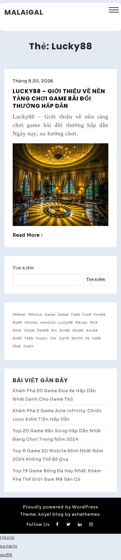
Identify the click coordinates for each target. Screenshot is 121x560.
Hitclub (31, 322)
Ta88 (28, 338)
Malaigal (23, 12)
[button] (114, 11)
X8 (87, 338)
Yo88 (96, 338)
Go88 (17, 322)
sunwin (8, 546)
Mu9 (94, 322)
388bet (19, 315)
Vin (53, 338)
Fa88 (75, 315)
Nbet (17, 330)
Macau (81, 322)
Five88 (100, 315)
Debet (63, 315)
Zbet (17, 346)
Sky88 (78, 330)
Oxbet (29, 330)
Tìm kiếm (23, 268)
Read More (26, 235)
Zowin (28, 346)
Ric (54, 330)
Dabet (50, 315)
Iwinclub (47, 322)
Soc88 (92, 330)
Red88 (43, 330)
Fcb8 (86, 315)
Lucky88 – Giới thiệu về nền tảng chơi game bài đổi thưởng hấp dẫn (59, 98)
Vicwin (42, 338)
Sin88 (65, 330)
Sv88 (17, 338)
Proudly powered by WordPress (60, 507)
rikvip (7, 537)
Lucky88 (65, 322)
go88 (6, 554)
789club (35, 315)
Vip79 (64, 338)
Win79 (76, 338)
